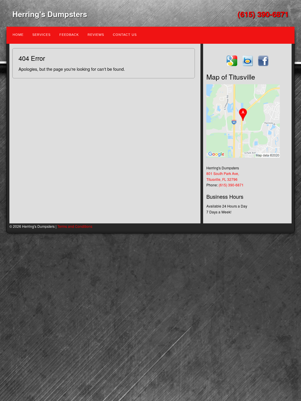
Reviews (96, 34)
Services (41, 34)
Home (18, 34)
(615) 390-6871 (263, 14)
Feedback (69, 34)
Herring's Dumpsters (49, 14)
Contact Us (125, 34)
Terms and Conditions (74, 226)
